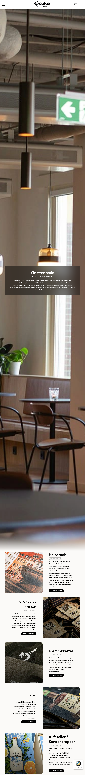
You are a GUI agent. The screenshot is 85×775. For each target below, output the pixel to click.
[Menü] (3, 4)
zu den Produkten (56, 590)
